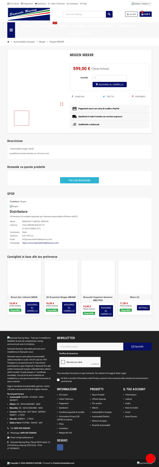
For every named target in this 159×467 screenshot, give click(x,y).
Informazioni (130, 395)
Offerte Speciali (99, 399)
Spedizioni (41, 3)
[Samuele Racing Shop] (29, 14)
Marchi (95, 408)
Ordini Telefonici (57, 3)
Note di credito (131, 408)
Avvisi (127, 412)
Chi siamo (63, 395)
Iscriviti (138, 346)
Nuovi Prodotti (98, 395)
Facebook (60, 447)
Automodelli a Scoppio (102, 412)
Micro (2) (134, 297)
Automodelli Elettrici (100, 416)
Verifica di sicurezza (68, 353)
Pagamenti (28, 3)
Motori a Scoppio (99, 421)
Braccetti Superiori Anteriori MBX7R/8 (97, 299)
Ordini (127, 403)
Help (83, 3)
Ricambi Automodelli (101, 425)
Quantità (84, 77)
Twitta (110, 96)
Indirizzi (128, 399)
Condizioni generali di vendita (71, 412)
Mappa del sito (65, 433)
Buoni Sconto (131, 416)
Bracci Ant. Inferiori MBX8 (24, 297)
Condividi (79, 96)
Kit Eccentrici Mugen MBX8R (61, 297)
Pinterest (140, 96)
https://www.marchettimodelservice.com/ (40, 243)
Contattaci (73, 3)
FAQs (61, 424)
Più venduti (97, 403)
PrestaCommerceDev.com (63, 463)
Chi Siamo (14, 3)
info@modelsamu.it (24, 437)
